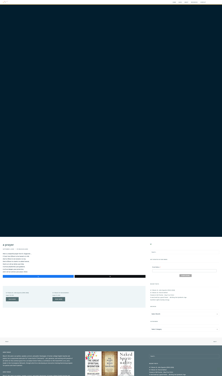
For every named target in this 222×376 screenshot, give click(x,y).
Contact (203, 2)
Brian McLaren (23, 249)
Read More (12, 299)
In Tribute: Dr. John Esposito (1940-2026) (17, 293)
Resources (194, 2)
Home (174, 2)
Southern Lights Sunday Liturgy (159, 300)
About (186, 2)
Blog (180, 2)
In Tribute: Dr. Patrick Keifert (60, 293)
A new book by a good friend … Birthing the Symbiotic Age (168, 297)
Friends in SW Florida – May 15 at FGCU (162, 295)
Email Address (156, 267)
